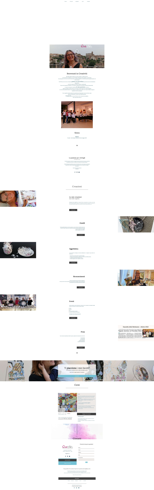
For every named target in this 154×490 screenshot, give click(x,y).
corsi (83, 1)
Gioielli (73, 198)
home (66, 1)
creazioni (77, 1)
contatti (88, 1)
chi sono (71, 1)
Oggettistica (77, 198)
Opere (70, 198)
